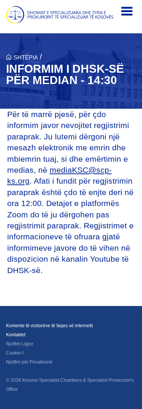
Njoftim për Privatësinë (29, 362)
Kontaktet (15, 334)
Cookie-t (14, 353)
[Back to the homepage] (59, 14)
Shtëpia (26, 57)
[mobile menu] (126, 11)
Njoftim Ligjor (19, 344)
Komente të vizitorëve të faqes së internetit (49, 325)
